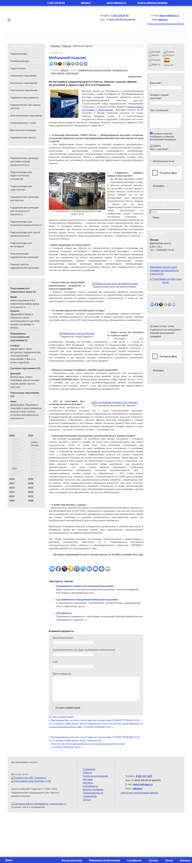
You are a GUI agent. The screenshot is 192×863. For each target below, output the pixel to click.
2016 (30, 483)
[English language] (186, 3)
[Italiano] (154, 55)
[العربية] (168, 64)
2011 (11, 496)
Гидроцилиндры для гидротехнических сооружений (21, 175)
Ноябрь (34, 442)
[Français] (154, 59)
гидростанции (71, 73)
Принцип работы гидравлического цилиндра (24, 266)
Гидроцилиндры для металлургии (21, 245)
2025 (12, 435)
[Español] (167, 59)
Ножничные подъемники (23, 75)
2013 (12, 492)
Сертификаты (64, 613)
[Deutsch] (168, 55)
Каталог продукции (77, 35)
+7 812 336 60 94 (56, 2)
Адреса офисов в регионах (152, 2)
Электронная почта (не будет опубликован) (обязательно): (84, 650)
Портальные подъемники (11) (24, 395)
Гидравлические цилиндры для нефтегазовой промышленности (24, 161)
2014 (30, 487)
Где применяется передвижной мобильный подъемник (87, 599)
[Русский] (154, 51)
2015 (12, 487)
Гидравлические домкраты (24, 97)
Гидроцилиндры (19, 53)
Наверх (9, 860)
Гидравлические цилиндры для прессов (24, 199)
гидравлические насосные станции (94, 70)
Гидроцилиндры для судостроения (21, 188)
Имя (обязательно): (63, 638)
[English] (169, 51)
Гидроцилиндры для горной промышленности (25, 234)
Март (14, 468)
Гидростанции (18, 68)
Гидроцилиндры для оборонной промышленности (26, 223)
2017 (12, 483)
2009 (12, 500)
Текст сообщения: (61, 674)
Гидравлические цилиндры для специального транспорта (24, 211)
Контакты (132, 35)
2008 (30, 500)
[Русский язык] (180, 3)
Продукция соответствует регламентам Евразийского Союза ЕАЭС (164, 270)
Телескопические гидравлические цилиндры (24, 255)
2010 (30, 496)
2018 (30, 479)
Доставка (88, 779)
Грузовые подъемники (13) (25, 368)
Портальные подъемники (24, 90)
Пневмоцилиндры (19, 61)
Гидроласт (55, 46)
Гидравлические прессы (23, 137)
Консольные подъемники (23, 83)
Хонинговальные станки (23, 123)
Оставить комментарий (61, 717)
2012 (30, 492)
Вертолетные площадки (23, 130)
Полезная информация (95, 776)
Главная (19, 35)
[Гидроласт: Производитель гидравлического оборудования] (9, 19)
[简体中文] (155, 64)
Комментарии (134, 76)
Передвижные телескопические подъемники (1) (20, 337)
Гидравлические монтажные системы (25, 107)
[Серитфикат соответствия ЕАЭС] (166, 280)
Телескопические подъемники (26, 115)
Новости (108, 35)
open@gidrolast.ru (116, 2)
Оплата (87, 799)
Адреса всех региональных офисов (139, 792)
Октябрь (35, 445)
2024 (30, 435)
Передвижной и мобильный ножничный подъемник (84, 586)
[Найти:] (166, 212)
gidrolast (85, 2)
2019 (12, 479)
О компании (44, 35)
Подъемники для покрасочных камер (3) (23, 290)
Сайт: (55, 662)
